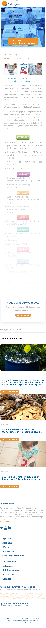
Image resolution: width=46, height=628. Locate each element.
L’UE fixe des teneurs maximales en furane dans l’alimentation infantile (21, 478)
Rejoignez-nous (10, 570)
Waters (6, 547)
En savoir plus (5, 522)
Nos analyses (9, 561)
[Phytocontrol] (12, 3)
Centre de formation (13, 555)
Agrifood (7, 542)
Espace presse (10, 574)
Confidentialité (26, 623)
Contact (6, 578)
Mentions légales (21, 621)
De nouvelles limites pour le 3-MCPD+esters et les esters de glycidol (22, 430)
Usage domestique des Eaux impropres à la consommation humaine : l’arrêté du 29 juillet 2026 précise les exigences (23, 382)
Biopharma (8, 551)
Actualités (7, 566)
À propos (7, 538)
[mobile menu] (43, 3)
